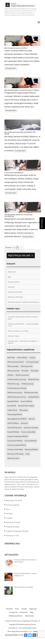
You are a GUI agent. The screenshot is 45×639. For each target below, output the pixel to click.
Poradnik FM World (13, 432)
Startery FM (13, 612)
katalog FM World (33, 397)
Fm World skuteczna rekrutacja (17, 388)
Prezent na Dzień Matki (28, 432)
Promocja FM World (30, 441)
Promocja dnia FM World (15, 441)
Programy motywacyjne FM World (18, 436)
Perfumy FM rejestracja (15, 428)
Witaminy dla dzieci (13, 458)
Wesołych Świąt (13, 336)
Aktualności (12, 272)
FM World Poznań (33, 379)
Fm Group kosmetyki (32, 362)
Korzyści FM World (26, 401)
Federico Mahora (22, 357)
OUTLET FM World (13, 423)
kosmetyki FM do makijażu (26, 406)
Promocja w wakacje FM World (17, 445)
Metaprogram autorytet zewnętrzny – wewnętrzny (19, 215)
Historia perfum (13, 282)
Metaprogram (23, 410)
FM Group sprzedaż (13, 371)
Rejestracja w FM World (14, 500)
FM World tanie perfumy (15, 392)
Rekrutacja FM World (15, 297)
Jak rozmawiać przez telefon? (16, 48)
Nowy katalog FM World (15, 414)
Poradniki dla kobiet (15, 292)
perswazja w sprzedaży (31, 428)
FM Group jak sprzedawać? (16, 362)
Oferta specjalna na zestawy (18, 331)
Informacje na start (12, 535)
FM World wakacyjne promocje (17, 397)
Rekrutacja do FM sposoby (15, 454)
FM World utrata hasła (31, 392)
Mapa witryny (29, 616)
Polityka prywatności (15, 616)
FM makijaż (25, 371)
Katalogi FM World (13, 401)
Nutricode (32, 419)
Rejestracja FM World (31, 449)
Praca (8, 509)
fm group (32, 357)
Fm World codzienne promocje (17, 379)
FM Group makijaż (13, 366)
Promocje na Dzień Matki (15, 449)
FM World (10, 375)
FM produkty (34, 371)
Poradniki (11, 287)
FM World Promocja (13, 384)
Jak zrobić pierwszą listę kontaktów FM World (19, 133)
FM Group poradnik (26, 366)
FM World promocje (28, 384)
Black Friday (11, 357)
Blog (9, 277)
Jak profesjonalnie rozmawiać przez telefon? (21, 90)
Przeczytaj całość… (11, 68)
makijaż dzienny (12, 410)
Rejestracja (32, 609)
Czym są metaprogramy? (14, 172)
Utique (28, 454)
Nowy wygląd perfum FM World (17, 419)
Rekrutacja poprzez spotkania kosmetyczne (23, 302)
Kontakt (24, 609)
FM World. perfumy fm (22, 375)
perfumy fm (24, 423)
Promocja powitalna (12, 505)
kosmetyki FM (12, 406)
